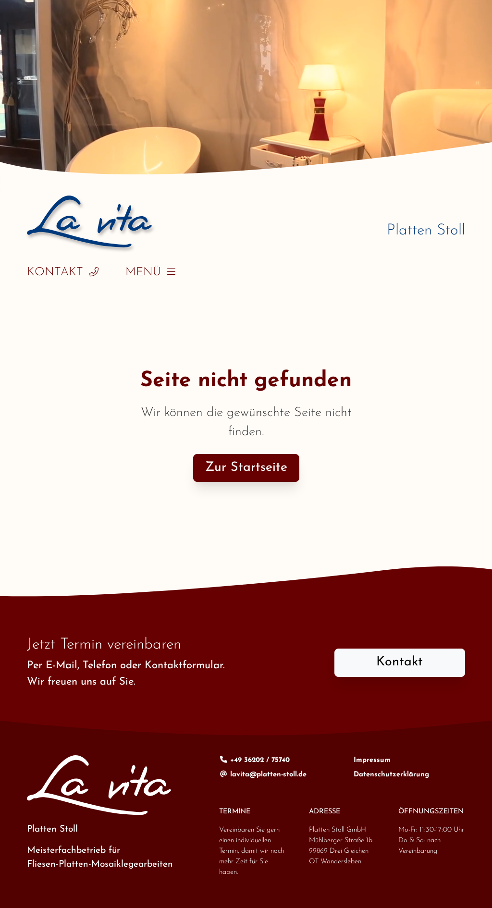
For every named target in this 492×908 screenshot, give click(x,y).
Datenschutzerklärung (391, 774)
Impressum (372, 760)
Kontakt (55, 272)
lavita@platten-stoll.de (267, 774)
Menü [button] (143, 272)
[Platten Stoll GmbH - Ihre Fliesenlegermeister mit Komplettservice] (89, 221)
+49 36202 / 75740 (259, 760)
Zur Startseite (246, 467)
